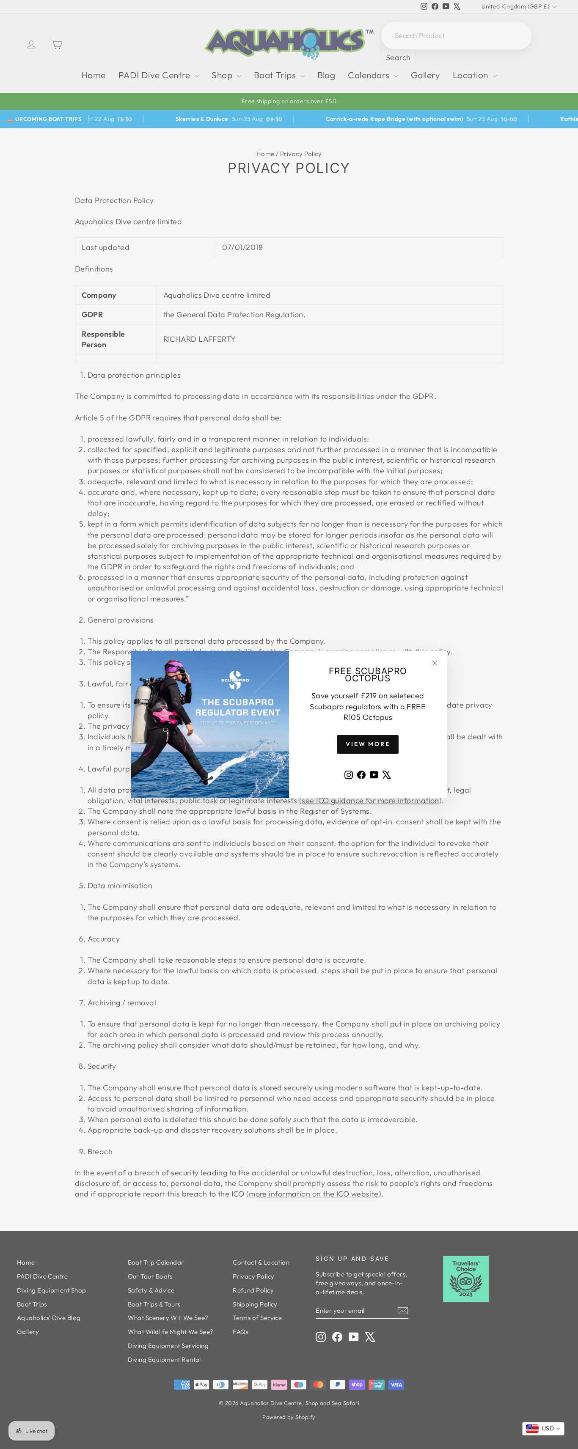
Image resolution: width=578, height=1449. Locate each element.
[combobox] (543, 1428)
